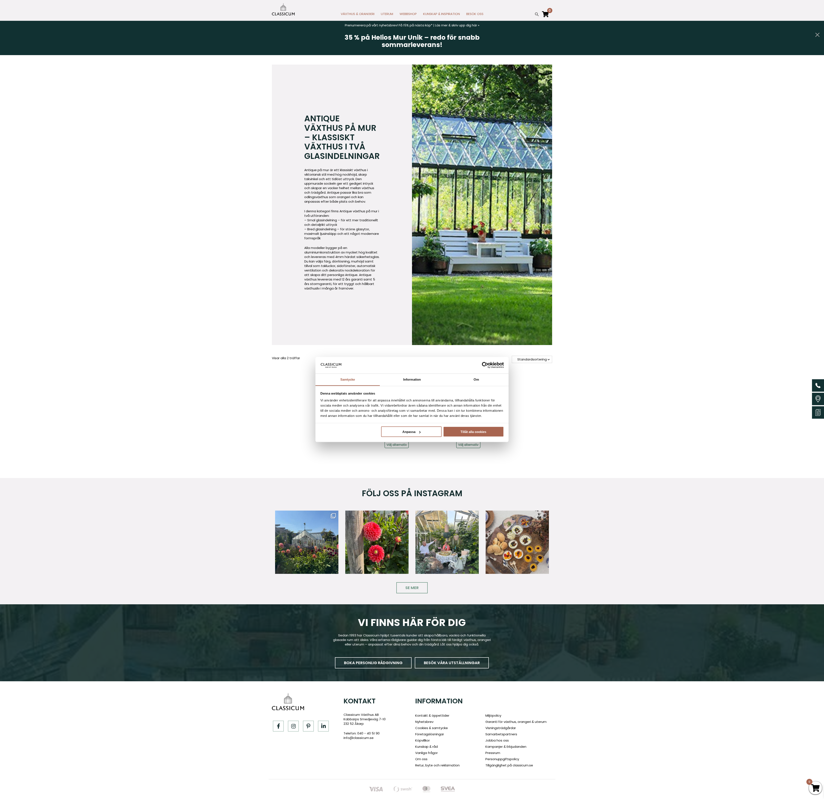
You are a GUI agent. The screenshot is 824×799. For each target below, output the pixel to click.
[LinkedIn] (323, 726)
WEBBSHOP (408, 14)
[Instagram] (293, 726)
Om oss (421, 759)
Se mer (412, 587)
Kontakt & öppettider (432, 715)
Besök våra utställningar (452, 662)
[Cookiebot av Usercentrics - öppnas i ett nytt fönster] (485, 365)
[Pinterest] (308, 726)
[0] (545, 16)
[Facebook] (278, 726)
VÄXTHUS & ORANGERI (357, 14)
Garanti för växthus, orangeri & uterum (516, 721)
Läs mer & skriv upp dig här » (457, 25)
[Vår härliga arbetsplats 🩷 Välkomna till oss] (306, 542)
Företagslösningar (429, 734)
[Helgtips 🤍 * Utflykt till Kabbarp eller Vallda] (517, 542)
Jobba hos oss (497, 740)
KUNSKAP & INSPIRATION (441, 14)
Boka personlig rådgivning (373, 662)
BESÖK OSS (474, 14)
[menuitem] (358, 15)
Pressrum (492, 753)
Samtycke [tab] (347, 379)
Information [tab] (412, 379)
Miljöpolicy (493, 715)
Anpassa (408, 432)
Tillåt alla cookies (473, 432)
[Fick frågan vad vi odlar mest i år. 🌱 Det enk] (447, 542)
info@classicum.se (359, 738)
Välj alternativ (396, 445)
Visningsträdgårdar (500, 728)
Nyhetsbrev (424, 721)
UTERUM (387, 14)
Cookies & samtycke (431, 728)
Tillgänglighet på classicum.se (509, 765)
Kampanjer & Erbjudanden (505, 746)
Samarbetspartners (501, 734)
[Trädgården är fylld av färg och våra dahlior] (377, 542)
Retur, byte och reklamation (437, 765)
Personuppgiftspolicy (502, 759)
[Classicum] (283, 9)
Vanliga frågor (426, 753)
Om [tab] (476, 379)
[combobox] (532, 359)
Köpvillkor (422, 740)
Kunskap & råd (426, 746)
